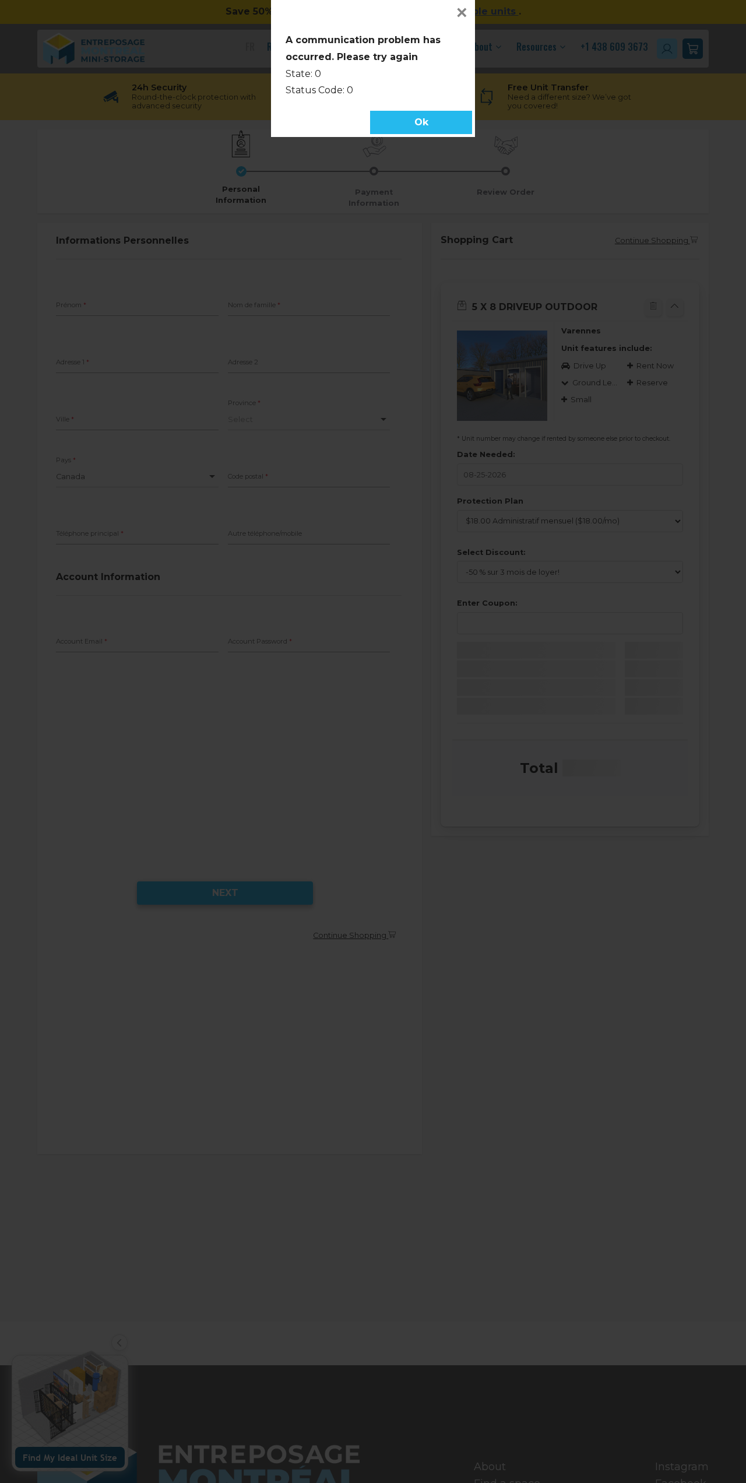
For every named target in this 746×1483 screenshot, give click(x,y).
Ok (421, 122)
